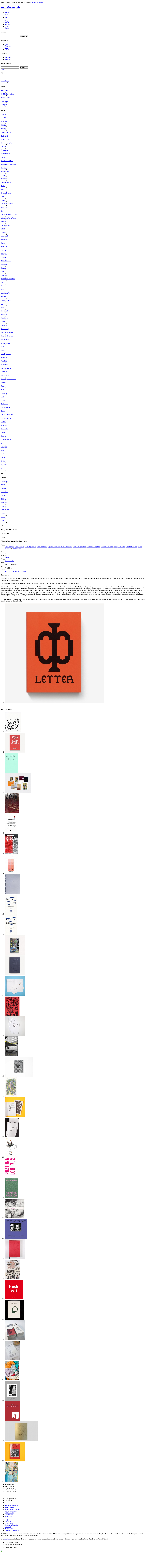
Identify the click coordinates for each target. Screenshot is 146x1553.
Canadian (4, 168)
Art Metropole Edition (8, 279)
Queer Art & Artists (7, 204)
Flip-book (4, 464)
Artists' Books (5, 97)
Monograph (4, 236)
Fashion (3, 221)
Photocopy (4, 404)
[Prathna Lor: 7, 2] (11, 1177)
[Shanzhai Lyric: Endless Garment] (12, 1380)
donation (7, 1539)
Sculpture (4, 239)
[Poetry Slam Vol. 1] (12, 1359)
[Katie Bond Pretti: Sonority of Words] (15, 1218)
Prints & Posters (6, 261)
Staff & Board (9, 1507)
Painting (3, 128)
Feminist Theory (6, 300)
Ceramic (3, 257)
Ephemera (4, 275)
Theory (3, 321)
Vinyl (2, 189)
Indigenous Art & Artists (8, 218)
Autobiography (5, 375)
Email (6, 48)
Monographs (5, 510)
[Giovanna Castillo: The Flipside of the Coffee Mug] (19, 1076)
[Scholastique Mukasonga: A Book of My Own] (15, 975)
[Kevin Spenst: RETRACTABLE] (11, 833)
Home (7, 28)
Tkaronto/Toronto (6, 439)
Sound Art (4, 121)
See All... (4, 473)
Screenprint (4, 429)
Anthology (4, 314)
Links (6, 14)
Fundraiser (4, 364)
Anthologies (4, 481)
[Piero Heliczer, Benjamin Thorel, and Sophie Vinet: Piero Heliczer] (12, 1420)
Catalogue (4, 268)
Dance (3, 286)
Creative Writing (6, 182)
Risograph (4, 254)
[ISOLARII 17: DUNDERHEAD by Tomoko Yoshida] (11, 1197)
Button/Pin (4, 325)
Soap (2, 289)
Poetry (3, 175)
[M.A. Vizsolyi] (14, 1319)
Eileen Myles (17, 548)
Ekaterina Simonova (107, 547)
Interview (4, 207)
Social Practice (5, 343)
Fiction (3, 229)
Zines (2, 271)
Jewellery (4, 357)
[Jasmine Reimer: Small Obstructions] (13, 732)
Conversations (5, 225)
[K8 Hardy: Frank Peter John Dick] (12, 1278)
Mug (2, 450)
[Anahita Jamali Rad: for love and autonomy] (11, 1056)
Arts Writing (5, 329)
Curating (3, 432)
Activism (3, 296)
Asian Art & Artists (7, 336)
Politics (3, 186)
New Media (4, 118)
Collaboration (5, 311)
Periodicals (4, 101)
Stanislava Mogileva (93, 547)
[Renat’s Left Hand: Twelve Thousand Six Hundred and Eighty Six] (15, 1116)
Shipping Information (11, 1525)
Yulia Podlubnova (131, 547)
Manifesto (4, 425)
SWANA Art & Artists (8, 414)
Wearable (4, 264)
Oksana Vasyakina (66, 547)
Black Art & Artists (7, 332)
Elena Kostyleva (42, 547)
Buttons (3, 488)
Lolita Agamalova (30, 547)
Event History (9, 1513)
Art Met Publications (7, 94)
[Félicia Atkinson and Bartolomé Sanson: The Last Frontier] (21, 1440)
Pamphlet (4, 361)
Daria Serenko (19, 547)
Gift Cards (8, 1527)
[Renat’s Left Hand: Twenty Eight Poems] (15, 1035)
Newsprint (4, 447)
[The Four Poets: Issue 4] (11, 1096)
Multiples (4, 105)
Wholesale (8, 1521)
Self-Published (5, 339)
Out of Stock (5, 81)
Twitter (7, 44)
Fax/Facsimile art (6, 418)
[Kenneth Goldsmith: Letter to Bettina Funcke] (11, 772)
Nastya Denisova (119, 547)
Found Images (5, 153)
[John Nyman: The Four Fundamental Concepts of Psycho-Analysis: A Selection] (15, 1461)
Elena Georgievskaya (79, 547)
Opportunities (9, 1514)
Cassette (3, 436)
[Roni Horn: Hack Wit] (14, 1299)
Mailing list (8, 1516)
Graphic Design (6, 193)
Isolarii (7, 557)
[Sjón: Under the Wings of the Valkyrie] (15, 752)
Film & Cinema (6, 139)
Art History (4, 246)
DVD (2, 397)
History (3, 243)
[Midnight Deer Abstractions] (11, 1481)
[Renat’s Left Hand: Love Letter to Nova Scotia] (15, 995)
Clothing (3, 495)
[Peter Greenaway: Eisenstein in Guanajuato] (16, 1238)
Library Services (10, 1523)
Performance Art (6, 132)
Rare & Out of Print (7, 161)
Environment (5, 393)
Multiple (3, 422)
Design (3, 196)
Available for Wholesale (8, 164)
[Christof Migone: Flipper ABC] (15, 1339)
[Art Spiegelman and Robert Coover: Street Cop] (15, 954)
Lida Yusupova (9, 547)
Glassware (4, 372)
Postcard (3, 250)
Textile (3, 386)
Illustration (4, 179)
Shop (6, 21)
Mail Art (3, 382)
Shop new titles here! (36, 2)
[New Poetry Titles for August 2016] (18, 792)
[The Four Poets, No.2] (11, 1157)
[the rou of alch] (11, 934)
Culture (3, 157)
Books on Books (6, 368)
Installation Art (5, 293)
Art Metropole (10, 7)
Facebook (8, 46)
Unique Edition (5, 407)
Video (3, 517)
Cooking (3, 457)
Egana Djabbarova (54, 547)
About (7, 23)
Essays (3, 200)
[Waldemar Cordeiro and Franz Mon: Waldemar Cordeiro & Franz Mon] (12, 1400)
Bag (2, 211)
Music (3, 307)
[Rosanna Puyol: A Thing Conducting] (12, 1137)
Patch (2, 282)
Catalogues (4, 492)
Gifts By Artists (6, 354)
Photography (5, 136)
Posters (3, 513)
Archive (7, 24)
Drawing (3, 232)
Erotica (3, 411)
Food (2, 347)
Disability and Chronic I (8, 379)
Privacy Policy (9, 1528)
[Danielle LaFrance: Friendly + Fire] (11, 853)
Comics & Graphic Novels (9, 214)
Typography (4, 150)
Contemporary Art (6, 143)
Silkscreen (4, 443)
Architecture (5, 171)
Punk (2, 389)
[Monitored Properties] (11, 914)
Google (7, 49)
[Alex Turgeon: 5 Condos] (12, 894)
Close (2, 69)
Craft (2, 454)
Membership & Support (12, 1509)
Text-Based (4, 318)
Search (7, 12)
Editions (3, 499)
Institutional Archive (11, 1511)
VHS (2, 468)
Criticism (3, 125)
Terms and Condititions (12, 1530)
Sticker (3, 461)
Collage (3, 146)
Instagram (8, 59)
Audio (3, 350)
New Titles (4, 90)
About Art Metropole (11, 1505)
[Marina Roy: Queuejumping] (15, 1258)
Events (7, 26)
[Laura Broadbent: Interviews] (11, 873)
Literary (3, 114)
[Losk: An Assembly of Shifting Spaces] (12, 813)
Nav (6, 17)
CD (2, 304)
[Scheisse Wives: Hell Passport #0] (12, 1015)
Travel (3, 400)
